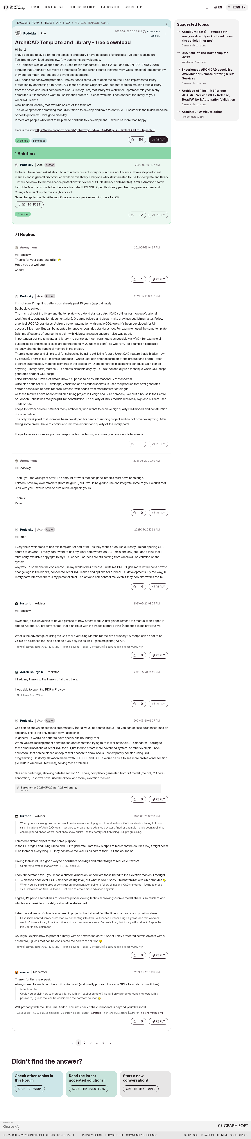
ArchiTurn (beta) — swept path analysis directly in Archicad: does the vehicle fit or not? (207, 36)
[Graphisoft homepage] (233, 1126)
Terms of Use (114, 1135)
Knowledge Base (54, 7)
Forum (35, 7)
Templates (39, 140)
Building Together (82, 7)
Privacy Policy (92, 1135)
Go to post (31, 204)
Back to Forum (30, 1089)
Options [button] (166, 23)
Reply (160, 139)
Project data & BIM (193, 116)
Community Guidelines (141, 1135)
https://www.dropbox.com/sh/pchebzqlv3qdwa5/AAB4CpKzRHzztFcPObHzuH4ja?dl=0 (95, 130)
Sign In (238, 7)
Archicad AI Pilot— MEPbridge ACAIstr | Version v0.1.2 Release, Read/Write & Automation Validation (208, 95)
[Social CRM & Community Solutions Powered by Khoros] (11, 1125)
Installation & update (194, 62)
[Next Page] (110, 1042)
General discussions (194, 45)
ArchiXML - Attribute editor (202, 112)
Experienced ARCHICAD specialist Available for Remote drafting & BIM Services (208, 74)
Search (207, 7)
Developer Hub (109, 7)
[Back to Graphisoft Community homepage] (15, 7)
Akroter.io (96, 1012)
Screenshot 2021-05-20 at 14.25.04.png (47, 787)
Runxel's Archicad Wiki (152, 1012)
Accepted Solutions (88, 1089)
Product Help (133, 7)
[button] (132, 140)
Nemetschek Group (234, 1135)
